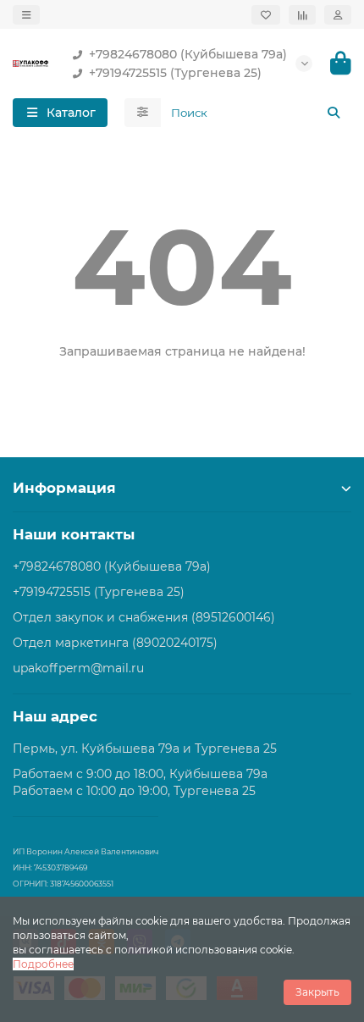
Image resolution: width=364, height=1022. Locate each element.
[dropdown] (26, 15)
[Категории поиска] (142, 112)
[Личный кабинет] (337, 15)
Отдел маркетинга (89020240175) (115, 642)
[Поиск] (333, 112)
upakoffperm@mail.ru (78, 668)
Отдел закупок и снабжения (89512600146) (144, 617)
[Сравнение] (302, 15)
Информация (64, 487)
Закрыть (317, 992)
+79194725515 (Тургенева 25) (175, 72)
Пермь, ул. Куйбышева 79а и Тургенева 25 (145, 748)
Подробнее (43, 964)
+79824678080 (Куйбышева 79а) (188, 54)
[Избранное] (265, 15)
